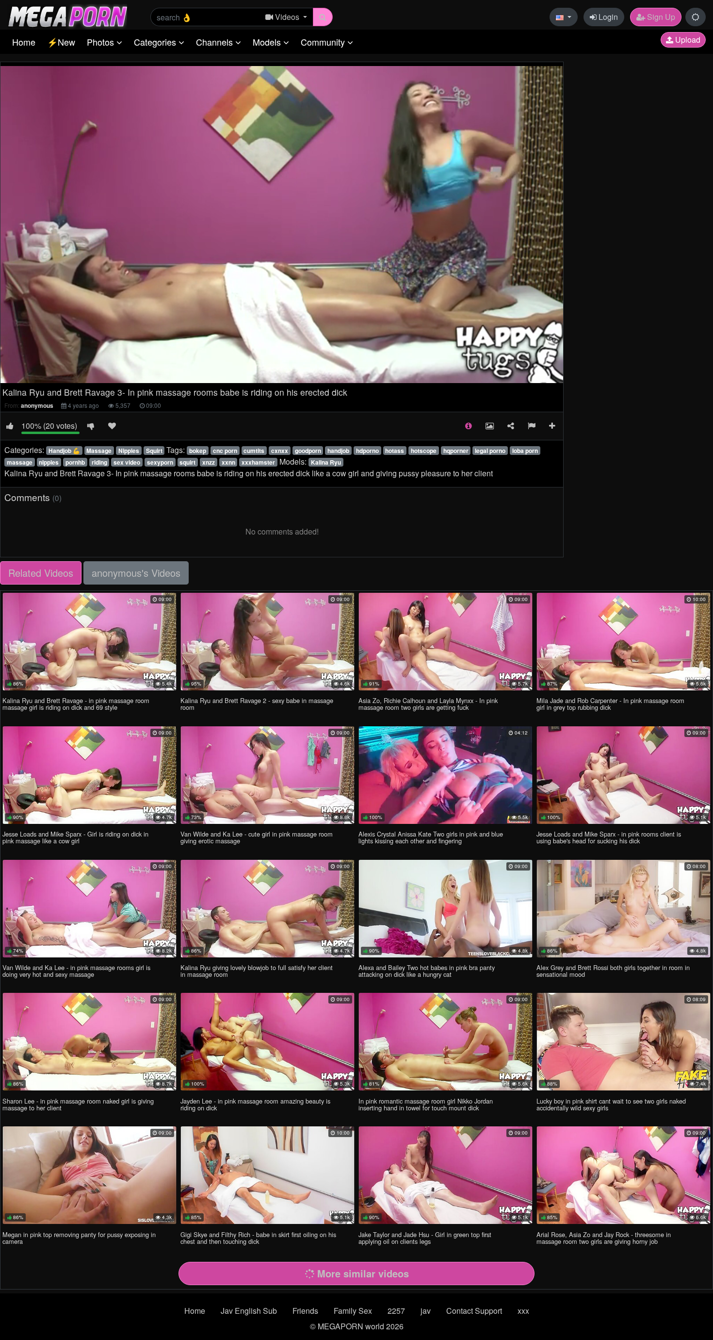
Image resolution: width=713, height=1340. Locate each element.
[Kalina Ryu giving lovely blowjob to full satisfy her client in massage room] (267, 908)
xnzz (208, 462)
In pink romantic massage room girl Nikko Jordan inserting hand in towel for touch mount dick (425, 1104)
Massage (99, 450)
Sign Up (660, 16)
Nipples (128, 450)
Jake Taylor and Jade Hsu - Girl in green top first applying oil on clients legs (424, 1238)
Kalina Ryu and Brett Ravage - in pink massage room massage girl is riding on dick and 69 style (75, 704)
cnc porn (225, 450)
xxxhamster (258, 462)
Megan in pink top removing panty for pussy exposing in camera (79, 1238)
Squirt (154, 450)
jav (426, 1310)
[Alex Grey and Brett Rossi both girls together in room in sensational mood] (623, 908)
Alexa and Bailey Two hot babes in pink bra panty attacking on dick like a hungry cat (426, 971)
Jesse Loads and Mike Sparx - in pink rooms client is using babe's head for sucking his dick (608, 837)
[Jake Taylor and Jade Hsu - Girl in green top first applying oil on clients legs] (445, 1175)
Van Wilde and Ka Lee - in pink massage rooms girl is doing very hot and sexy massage (76, 971)
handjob (338, 450)
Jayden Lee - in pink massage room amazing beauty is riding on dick (255, 1104)
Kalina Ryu (326, 462)
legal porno (490, 450)
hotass (394, 450)
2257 (396, 1310)
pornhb (75, 462)
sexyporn (160, 462)
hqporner (456, 450)
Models (268, 41)
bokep (197, 450)
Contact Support (474, 1310)
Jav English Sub (249, 1310)
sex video (126, 462)
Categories (156, 41)
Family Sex (353, 1310)
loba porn (525, 450)
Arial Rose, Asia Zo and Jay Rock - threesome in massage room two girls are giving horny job (603, 1238)
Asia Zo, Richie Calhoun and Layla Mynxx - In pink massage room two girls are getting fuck (428, 704)
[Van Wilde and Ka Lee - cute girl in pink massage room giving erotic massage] (267, 775)
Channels (215, 41)
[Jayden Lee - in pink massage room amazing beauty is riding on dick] (267, 1041)
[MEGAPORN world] (67, 15)
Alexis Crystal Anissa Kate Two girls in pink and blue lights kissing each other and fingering (430, 837)
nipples (49, 462)
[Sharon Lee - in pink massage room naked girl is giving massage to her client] (89, 1041)
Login (607, 16)
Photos (101, 41)
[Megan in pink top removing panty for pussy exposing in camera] (89, 1175)
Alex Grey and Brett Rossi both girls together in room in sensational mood (613, 971)
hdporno (367, 450)
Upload (686, 39)
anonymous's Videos (136, 573)
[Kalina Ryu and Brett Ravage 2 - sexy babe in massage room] (267, 641)
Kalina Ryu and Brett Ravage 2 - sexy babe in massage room (256, 704)
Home (23, 41)
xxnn (228, 462)
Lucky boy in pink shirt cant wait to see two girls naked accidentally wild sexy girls (611, 1104)
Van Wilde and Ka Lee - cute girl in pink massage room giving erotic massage (256, 837)
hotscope (424, 450)
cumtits (253, 450)
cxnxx (279, 450)
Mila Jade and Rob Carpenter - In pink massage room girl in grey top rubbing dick (610, 704)
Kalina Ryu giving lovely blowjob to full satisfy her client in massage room (256, 971)
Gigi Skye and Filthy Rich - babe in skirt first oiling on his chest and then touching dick (258, 1238)
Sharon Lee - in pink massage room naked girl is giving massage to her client (78, 1104)
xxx (523, 1310)
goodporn (308, 450)
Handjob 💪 (64, 450)
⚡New (61, 41)
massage (19, 462)
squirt (187, 462)
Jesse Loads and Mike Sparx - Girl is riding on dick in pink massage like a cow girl (75, 837)
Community (324, 41)
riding (99, 462)
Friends (305, 1310)
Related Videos (40, 573)
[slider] (251, 375)
